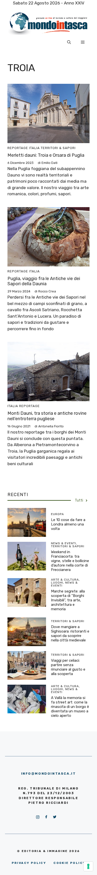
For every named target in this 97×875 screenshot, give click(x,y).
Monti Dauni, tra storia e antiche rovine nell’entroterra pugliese (47, 416)
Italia (34, 148)
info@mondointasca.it (48, 773)
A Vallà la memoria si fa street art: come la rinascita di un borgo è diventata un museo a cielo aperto (70, 707)
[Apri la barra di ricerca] (69, 42)
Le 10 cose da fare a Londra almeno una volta (68, 524)
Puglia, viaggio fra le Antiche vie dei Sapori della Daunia (43, 281)
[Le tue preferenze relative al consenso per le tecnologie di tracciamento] (88, 866)
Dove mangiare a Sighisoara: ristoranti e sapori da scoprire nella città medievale (70, 633)
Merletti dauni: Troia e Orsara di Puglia (45, 155)
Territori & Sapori (58, 148)
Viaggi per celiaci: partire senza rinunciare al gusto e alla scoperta (68, 667)
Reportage (17, 148)
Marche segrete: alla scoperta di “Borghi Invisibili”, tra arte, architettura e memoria (68, 600)
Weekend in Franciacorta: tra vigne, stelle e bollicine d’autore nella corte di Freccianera (70, 561)
